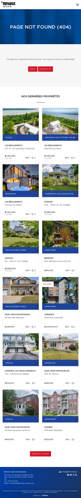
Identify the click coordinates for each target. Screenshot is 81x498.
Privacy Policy (28, 492)
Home (32, 69)
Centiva (44, 495)
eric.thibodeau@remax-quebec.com (21, 483)
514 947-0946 (13, 481)
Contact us (45, 69)
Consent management (50, 492)
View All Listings (40, 454)
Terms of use (38, 492)
